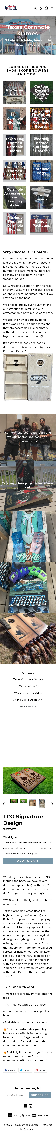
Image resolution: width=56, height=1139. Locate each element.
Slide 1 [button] (25, 455)
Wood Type (10, 837)
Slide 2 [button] (28, 455)
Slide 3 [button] (30, 455)
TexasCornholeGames (25, 1124)
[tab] (25, 455)
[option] (14, 801)
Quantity (45, 848)
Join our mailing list (28, 1088)
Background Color (14, 848)
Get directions (28, 707)
